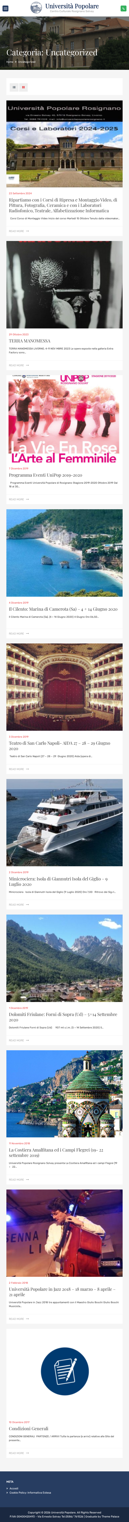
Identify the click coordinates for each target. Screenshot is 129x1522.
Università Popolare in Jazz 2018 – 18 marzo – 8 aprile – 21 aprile (62, 1291)
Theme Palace (110, 1516)
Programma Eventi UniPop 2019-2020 (45, 475)
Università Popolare (72, 6)
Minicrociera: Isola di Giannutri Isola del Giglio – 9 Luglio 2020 (58, 881)
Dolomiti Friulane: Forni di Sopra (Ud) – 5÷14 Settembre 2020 (63, 1017)
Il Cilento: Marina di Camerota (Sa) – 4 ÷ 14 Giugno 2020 (63, 609)
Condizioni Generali (28, 1428)
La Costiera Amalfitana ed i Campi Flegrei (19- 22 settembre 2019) (56, 1152)
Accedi (14, 1488)
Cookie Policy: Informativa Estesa (30, 1492)
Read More (16, 231)
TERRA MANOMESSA (29, 341)
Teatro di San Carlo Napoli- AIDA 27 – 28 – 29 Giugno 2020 (59, 745)
